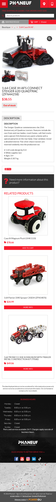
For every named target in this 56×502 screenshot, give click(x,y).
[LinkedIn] (34, 459)
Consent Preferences (39, 496)
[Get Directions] (44, 4)
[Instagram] (28, 459)
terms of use (27, 496)
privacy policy (15, 496)
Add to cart (28, 248)
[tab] (11, 118)
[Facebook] (16, 459)
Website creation (20, 499)
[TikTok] (40, 459)
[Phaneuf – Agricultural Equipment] (24, 4)
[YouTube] (22, 459)
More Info (28, 307)
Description (12, 118)
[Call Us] (52, 4)
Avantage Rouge (12, 22)
